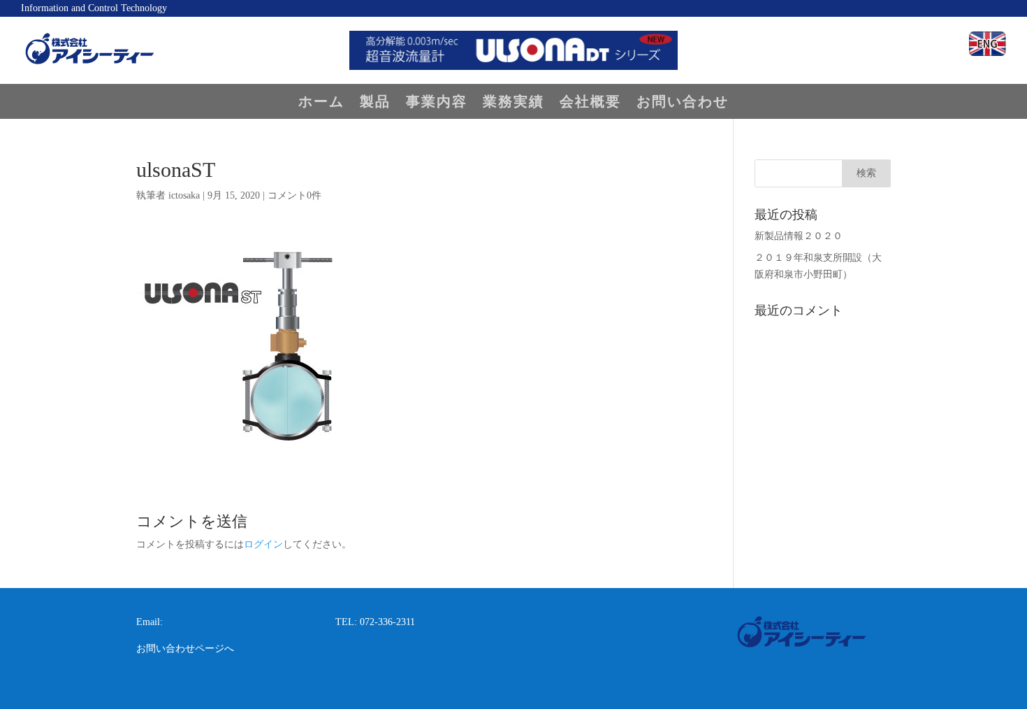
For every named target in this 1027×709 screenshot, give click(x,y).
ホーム (321, 102)
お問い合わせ (682, 102)
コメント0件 (294, 195)
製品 (375, 102)
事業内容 (436, 102)
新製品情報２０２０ (799, 236)
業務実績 (513, 102)
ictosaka (184, 195)
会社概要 (590, 102)
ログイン (263, 544)
